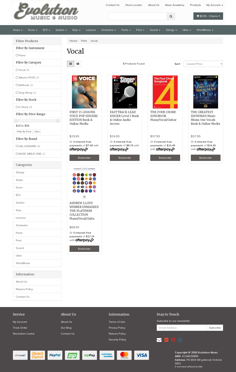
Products (195, 5)
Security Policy (117, 339)
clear (37, 131)
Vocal (24, 70)
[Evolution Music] (46, 10)
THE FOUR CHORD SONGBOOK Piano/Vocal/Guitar (163, 116)
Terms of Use (117, 321)
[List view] (77, 64)
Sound (154, 30)
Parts (125, 30)
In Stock (25, 107)
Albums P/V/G (29, 77)
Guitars (60, 30)
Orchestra (107, 30)
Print (139, 30)
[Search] (171, 16)
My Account (213, 5)
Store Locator (133, 5)
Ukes (186, 30)
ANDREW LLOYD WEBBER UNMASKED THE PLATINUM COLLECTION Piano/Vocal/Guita (84, 210)
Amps (17, 30)
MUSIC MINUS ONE (32, 153)
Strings (170, 30)
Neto (200, 366)
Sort (177, 64)
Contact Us (112, 5)
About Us (153, 5)
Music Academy (174, 5)
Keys (75, 30)
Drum (32, 30)
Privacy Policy (117, 327)
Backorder (84, 157)
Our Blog (66, 327)
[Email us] (159, 340)
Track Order (20, 327)
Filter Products (27, 41)
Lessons (91, 30)
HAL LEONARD (29, 146)
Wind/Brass (204, 30)
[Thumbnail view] (70, 64)
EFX (45, 30)
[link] (166, 340)
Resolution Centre (23, 333)
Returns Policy (24, 289)
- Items (209, 16)
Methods (26, 85)
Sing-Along (27, 92)
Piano (22, 55)
